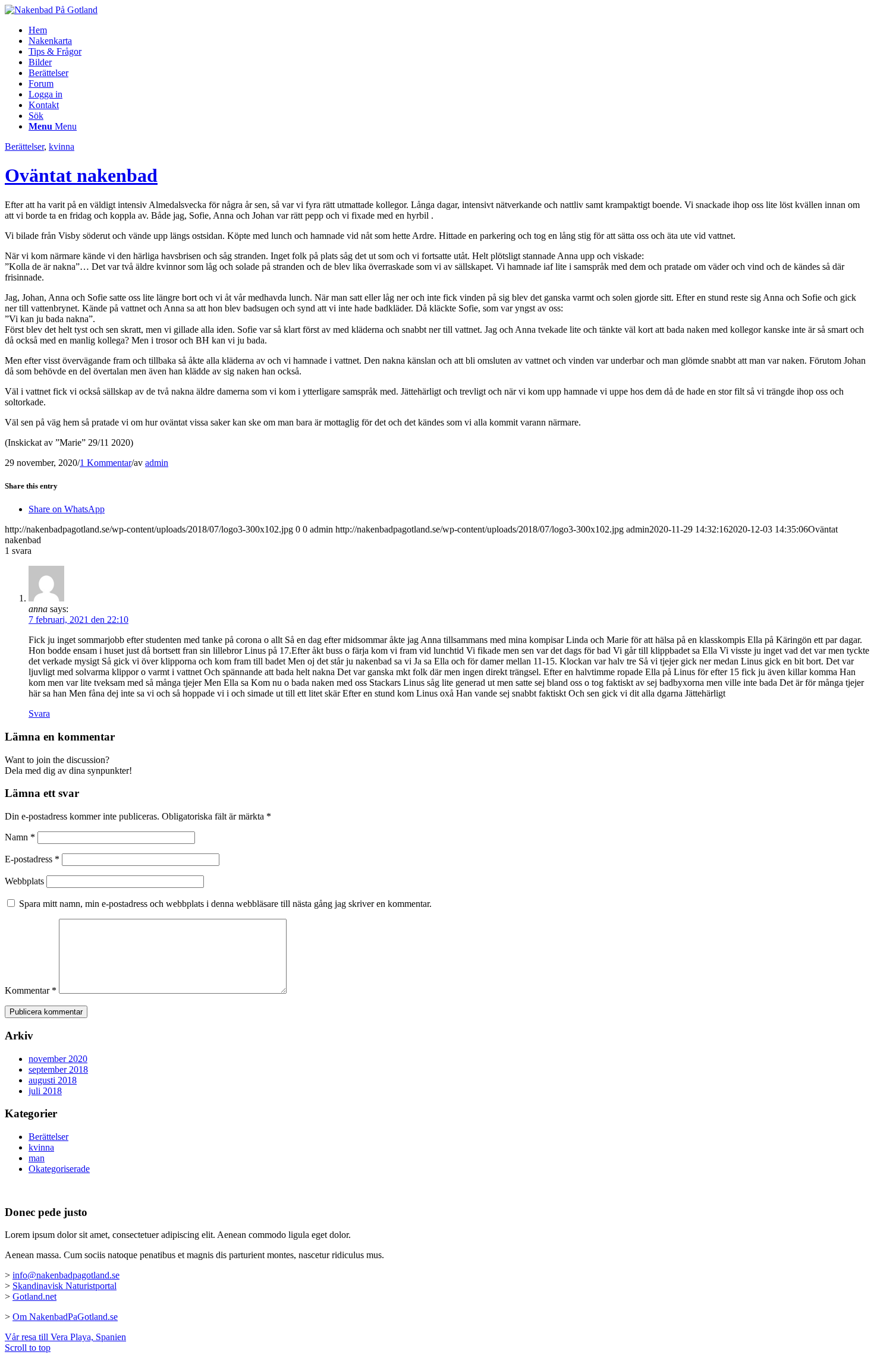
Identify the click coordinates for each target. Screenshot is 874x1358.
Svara (39, 713)
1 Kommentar (105, 463)
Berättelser (24, 146)
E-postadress (32, 859)
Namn (20, 837)
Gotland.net (34, 1296)
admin (156, 463)
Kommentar (30, 990)
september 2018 (58, 1069)
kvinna (61, 146)
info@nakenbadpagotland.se (66, 1275)
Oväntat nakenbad (81, 175)
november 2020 (58, 1059)
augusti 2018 (53, 1080)
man (37, 1158)
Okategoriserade (59, 1169)
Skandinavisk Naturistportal (64, 1286)
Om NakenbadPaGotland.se (65, 1317)
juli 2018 (45, 1091)
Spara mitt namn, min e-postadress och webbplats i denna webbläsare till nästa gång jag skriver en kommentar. (225, 904)
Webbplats (24, 881)
